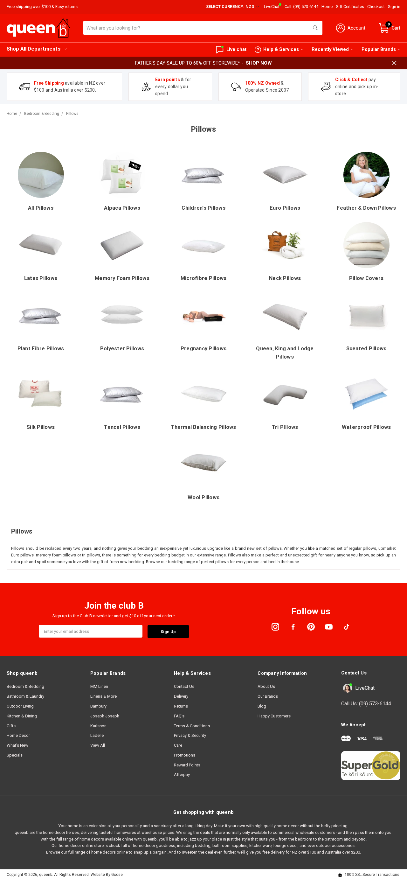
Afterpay (182, 774)
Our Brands (268, 696)
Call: (301, 6)
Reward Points (187, 765)
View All (97, 745)
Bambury (98, 706)
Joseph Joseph (104, 716)
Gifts (11, 725)
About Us (266, 686)
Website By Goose (107, 874)
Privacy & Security (190, 735)
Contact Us (184, 686)
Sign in (394, 6)
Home (327, 6)
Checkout (376, 6)
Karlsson (98, 725)
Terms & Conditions (192, 725)
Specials (15, 755)
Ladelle (97, 735)
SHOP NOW (259, 63)
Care (178, 745)
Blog (262, 706)
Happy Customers (274, 716)
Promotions (184, 755)
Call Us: (366, 704)
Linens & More (103, 696)
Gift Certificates (350, 6)
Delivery (181, 696)
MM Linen (99, 686)
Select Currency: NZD (230, 6)
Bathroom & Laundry (25, 696)
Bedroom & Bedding (25, 686)
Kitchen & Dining (22, 716)
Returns (181, 706)
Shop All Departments (33, 49)
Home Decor (18, 735)
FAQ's (179, 716)
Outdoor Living (20, 706)
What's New (17, 745)
